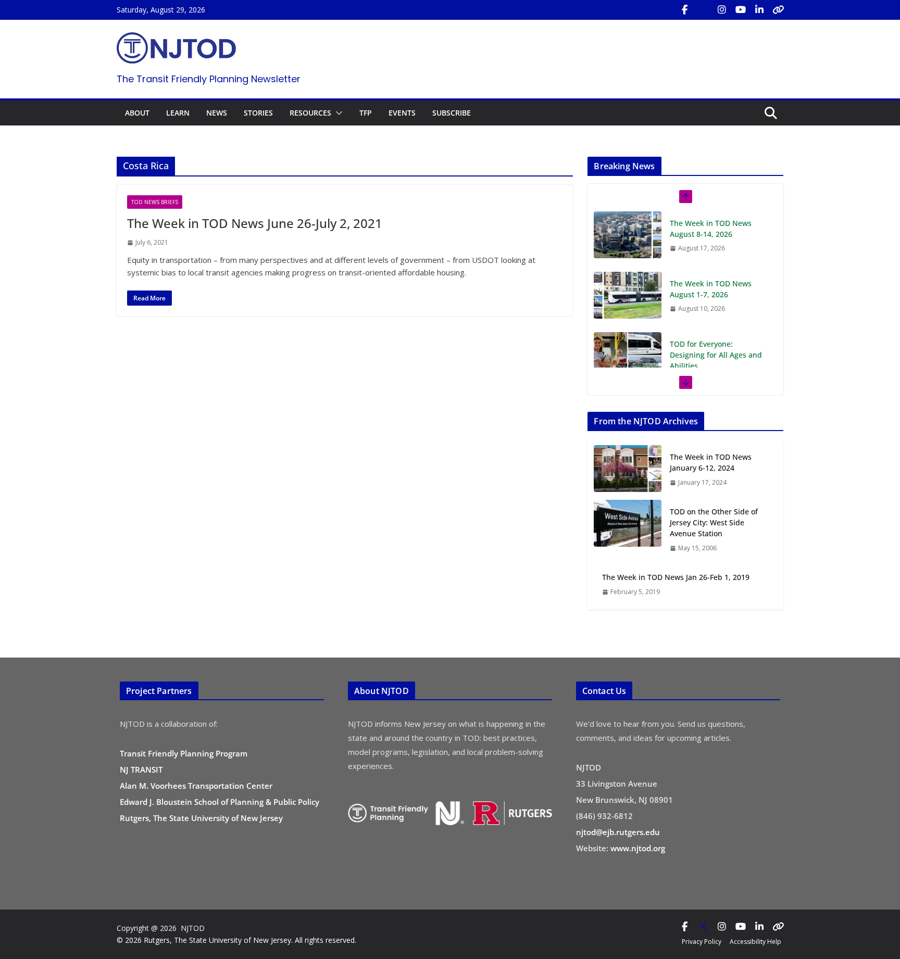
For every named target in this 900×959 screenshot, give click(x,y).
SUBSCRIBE (451, 113)
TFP (365, 113)
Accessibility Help (755, 941)
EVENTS (402, 113)
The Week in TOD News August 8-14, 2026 (711, 228)
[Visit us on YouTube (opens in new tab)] (740, 10)
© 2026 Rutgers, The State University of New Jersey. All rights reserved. (236, 940)
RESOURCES (310, 113)
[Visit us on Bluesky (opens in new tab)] (778, 10)
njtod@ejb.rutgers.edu (618, 832)
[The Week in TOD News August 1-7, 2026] (627, 295)
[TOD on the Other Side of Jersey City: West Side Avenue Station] (627, 529)
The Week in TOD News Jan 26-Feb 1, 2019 (675, 577)
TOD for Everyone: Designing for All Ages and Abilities (716, 355)
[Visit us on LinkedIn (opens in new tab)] (759, 10)
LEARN (178, 113)
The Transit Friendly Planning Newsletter (209, 78)
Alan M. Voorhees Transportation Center (196, 785)
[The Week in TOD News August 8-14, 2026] (627, 234)
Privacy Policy (701, 941)
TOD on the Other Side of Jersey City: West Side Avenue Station (714, 522)
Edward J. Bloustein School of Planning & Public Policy (219, 802)
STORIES (258, 113)
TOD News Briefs (154, 202)
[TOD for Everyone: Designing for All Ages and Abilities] (627, 355)
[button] (337, 113)
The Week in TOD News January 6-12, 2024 (711, 462)
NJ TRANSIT (141, 769)
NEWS (216, 113)
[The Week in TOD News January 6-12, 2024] (627, 469)
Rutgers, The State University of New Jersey (201, 818)
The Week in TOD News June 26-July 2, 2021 (254, 223)
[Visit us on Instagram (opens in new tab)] (722, 10)
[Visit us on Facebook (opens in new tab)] (684, 10)
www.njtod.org (637, 848)
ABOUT (137, 113)
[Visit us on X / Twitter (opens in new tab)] (703, 10)
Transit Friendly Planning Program (183, 753)
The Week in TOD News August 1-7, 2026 (711, 289)
